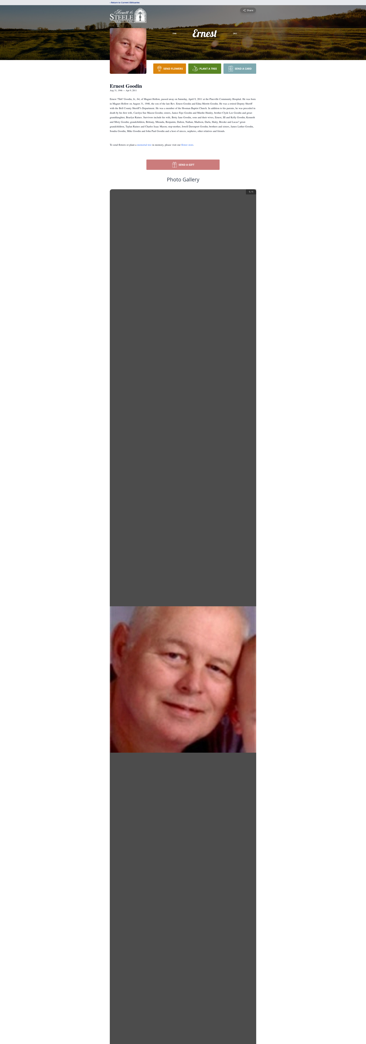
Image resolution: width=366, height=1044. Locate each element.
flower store (187, 144)
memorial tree (144, 144)
